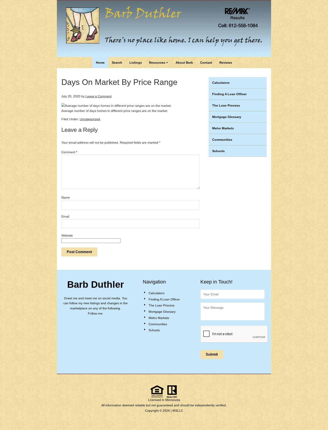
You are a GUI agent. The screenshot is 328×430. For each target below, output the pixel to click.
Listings (135, 62)
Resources (157, 62)
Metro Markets (223, 128)
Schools (218, 151)
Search (117, 62)
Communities (222, 139)
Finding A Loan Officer (229, 94)
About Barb (184, 62)
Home (100, 62)
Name (65, 197)
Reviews (225, 62)
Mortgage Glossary (226, 117)
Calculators (221, 82)
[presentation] (234, 334)
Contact (206, 62)
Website (67, 235)
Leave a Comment (98, 96)
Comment (69, 152)
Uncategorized (90, 119)
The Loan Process (226, 105)
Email (65, 216)
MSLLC (177, 410)
